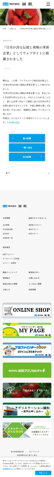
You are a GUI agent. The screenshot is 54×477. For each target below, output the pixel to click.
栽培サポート (34, 229)
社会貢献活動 (8, 229)
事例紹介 (6, 278)
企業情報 (6, 218)
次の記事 (27, 157)
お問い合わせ (34, 278)
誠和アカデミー (8, 254)
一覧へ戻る (27, 147)
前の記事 (27, 138)
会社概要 (6, 225)
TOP (4, 29)
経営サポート (34, 234)
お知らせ (13, 29)
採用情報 (32, 289)
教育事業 (6, 247)
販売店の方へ (34, 272)
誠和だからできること (38, 218)
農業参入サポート (35, 225)
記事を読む (15, 122)
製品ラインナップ (10, 272)
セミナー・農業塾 (9, 263)
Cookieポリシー (9, 469)
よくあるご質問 (35, 283)
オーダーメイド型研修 (11, 259)
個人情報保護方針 (17, 452)
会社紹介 (6, 234)
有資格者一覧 (8, 238)
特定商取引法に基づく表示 (27, 455)
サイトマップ (34, 452)
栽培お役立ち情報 (10, 283)
